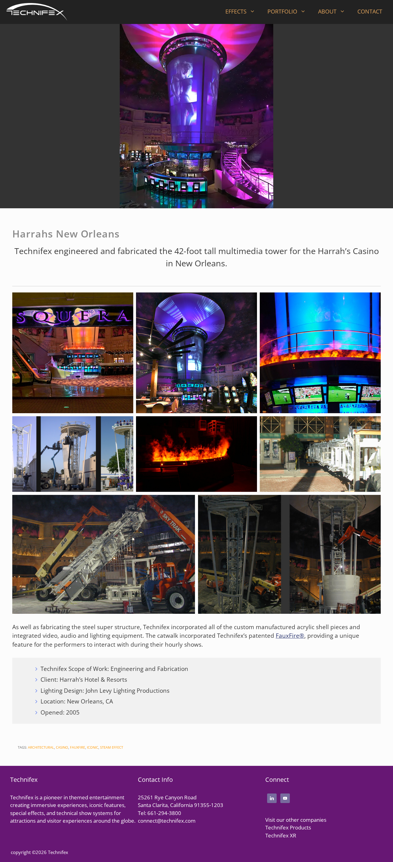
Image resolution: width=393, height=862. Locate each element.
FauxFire (77, 747)
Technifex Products (288, 827)
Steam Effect (111, 747)
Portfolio (282, 11)
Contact (369, 11)
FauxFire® (290, 636)
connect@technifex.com (167, 820)
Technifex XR (280, 835)
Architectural (41, 747)
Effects (236, 11)
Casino (62, 747)
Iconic (92, 747)
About (327, 11)
